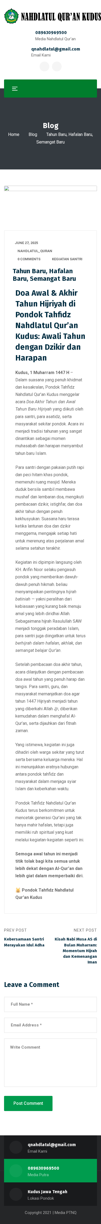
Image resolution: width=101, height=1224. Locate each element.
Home (13, 134)
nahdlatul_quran (35, 251)
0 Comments (29, 259)
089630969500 (51, 32)
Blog (33, 134)
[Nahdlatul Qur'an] (52, 16)
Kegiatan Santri (67, 259)
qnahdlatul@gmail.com (55, 49)
